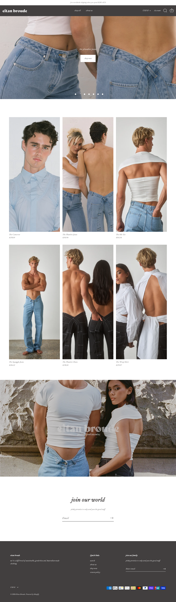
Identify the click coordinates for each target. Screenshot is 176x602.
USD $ (145, 10)
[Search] (165, 11)
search (92, 561)
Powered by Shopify (32, 594)
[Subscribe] (112, 518)
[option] (88, 49)
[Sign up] (164, 569)
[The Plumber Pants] (87, 302)
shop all (77, 10)
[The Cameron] (34, 174)
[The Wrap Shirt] (141, 302)
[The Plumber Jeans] (87, 174)
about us (89, 10)
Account (157, 10)
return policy (95, 572)
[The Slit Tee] (141, 174)
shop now (93, 568)
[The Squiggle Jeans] (34, 302)
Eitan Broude (20, 594)
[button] (75, 94)
